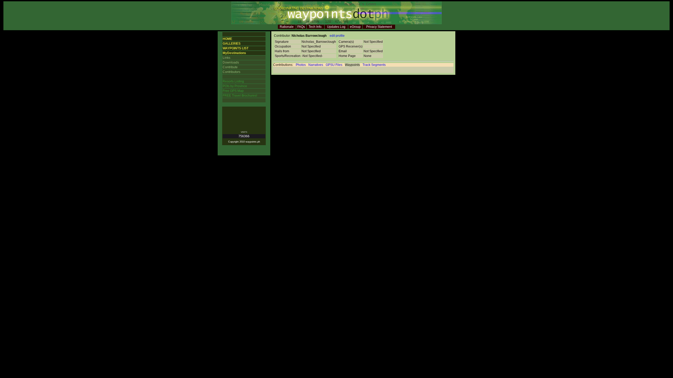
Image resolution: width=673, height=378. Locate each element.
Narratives (315, 65)
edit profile (337, 36)
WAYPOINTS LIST (235, 48)
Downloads (231, 62)
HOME (227, 39)
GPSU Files (334, 65)
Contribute (230, 67)
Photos (301, 65)
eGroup (355, 27)
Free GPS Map (233, 91)
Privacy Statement (379, 27)
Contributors (231, 72)
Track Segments (374, 65)
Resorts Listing (233, 81)
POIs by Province (235, 86)
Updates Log (336, 27)
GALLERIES (232, 43)
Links (226, 58)
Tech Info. (315, 27)
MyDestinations (234, 53)
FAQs (301, 27)
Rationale (287, 27)
